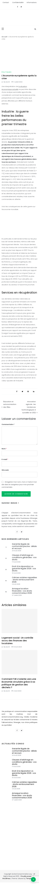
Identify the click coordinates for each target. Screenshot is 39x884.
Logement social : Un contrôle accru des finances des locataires (17, 640)
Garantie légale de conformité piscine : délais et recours (24, 546)
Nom (4, 449)
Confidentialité (18, 2)
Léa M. (8, 82)
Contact (6, 2)
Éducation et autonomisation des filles (9, 404)
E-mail (5, 459)
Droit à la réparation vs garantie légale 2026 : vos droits (24, 568)
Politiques (6, 72)
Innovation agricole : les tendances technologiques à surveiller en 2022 (29, 407)
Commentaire (7, 424)
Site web (5, 470)
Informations (32, 2)
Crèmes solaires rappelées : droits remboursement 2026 (24, 579)
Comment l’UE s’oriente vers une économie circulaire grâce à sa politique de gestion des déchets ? (19, 683)
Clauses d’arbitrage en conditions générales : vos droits (24, 557)
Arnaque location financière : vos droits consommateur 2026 (22, 590)
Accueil (4, 37)
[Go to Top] (33, 879)
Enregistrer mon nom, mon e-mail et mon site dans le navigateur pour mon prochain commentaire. (19, 484)
